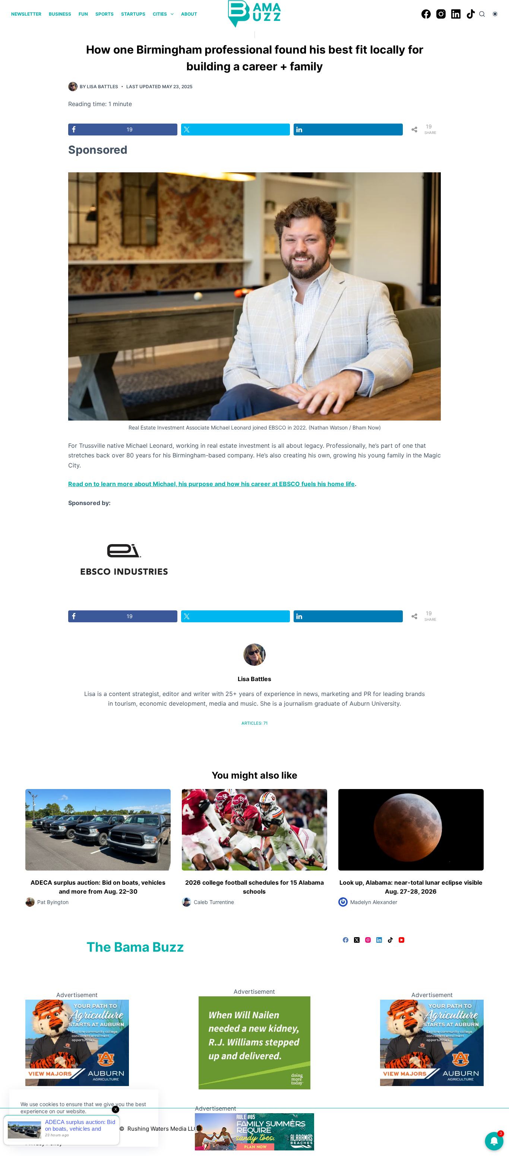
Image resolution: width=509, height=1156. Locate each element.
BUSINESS (60, 14)
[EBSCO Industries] (124, 558)
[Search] (482, 14)
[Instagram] (441, 14)
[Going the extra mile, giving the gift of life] (254, 1042)
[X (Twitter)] (357, 940)
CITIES (160, 14)
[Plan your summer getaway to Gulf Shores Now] (254, 1131)
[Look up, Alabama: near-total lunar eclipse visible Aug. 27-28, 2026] (411, 830)
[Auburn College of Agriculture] (77, 1042)
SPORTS (104, 14)
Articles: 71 (254, 723)
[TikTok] (470, 14)
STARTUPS (133, 14)
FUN (83, 14)
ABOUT (189, 14)
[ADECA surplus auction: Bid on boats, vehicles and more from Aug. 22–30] (98, 830)
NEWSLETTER (26, 14)
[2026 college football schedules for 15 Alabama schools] (254, 830)
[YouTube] (401, 940)
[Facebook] (426, 14)
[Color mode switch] (495, 14)
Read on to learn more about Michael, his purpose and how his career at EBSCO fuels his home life (211, 484)
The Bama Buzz (135, 947)
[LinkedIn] (456, 14)
